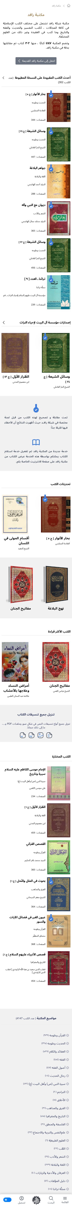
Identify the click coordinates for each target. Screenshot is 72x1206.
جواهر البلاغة (37, 168)
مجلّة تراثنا (40, 287)
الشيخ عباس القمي (61, 691)
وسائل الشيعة (32, 131)
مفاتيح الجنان (21, 608)
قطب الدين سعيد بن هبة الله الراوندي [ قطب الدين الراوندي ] (25, 971)
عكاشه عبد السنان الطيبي (18, 696)
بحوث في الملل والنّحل (27, 881)
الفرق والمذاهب (38, 889)
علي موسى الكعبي (37, 788)
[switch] (7, 1200)
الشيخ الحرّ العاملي (37, 147)
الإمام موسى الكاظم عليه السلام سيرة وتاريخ (25, 771)
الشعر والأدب (39, 213)
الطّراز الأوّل (16, 376)
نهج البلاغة (56, 608)
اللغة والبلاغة (40, 176)
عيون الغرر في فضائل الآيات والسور (27, 919)
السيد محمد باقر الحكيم (35, 860)
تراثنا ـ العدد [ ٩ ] (34, 279)
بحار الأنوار (35, 94)
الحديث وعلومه (38, 102)
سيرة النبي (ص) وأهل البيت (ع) (31, 781)
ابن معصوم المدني (21, 382)
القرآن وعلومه (39, 852)
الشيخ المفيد (23, 548)
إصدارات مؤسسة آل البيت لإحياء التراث (45, 322)
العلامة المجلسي (38, 110)
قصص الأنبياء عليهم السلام (24, 954)
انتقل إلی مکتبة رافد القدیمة (38, 61)
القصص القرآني (35, 844)
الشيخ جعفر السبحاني (36, 897)
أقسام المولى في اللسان (16, 541)
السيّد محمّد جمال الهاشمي (33, 221)
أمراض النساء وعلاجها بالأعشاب (16, 688)
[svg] (69, 5)
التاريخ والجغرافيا (38, 962)
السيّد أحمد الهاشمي (36, 184)
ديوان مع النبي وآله (33, 205)
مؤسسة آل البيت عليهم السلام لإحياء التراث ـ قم (24, 295)
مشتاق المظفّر (39, 936)
